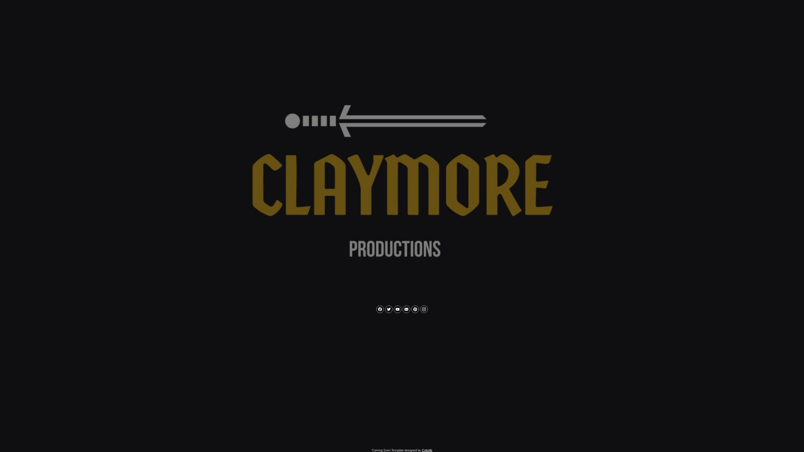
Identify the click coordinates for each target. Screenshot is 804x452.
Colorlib (427, 450)
